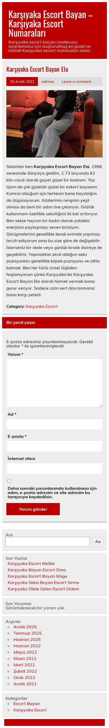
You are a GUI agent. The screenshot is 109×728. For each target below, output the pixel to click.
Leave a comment (76, 81)
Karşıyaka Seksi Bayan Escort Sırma (43, 582)
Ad (12, 414)
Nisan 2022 (25, 658)
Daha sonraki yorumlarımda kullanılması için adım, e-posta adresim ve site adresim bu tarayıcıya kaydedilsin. (52, 492)
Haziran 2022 (27, 645)
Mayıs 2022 (25, 652)
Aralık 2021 (25, 683)
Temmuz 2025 (27, 633)
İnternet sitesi (21, 458)
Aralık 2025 (25, 626)
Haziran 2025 (27, 639)
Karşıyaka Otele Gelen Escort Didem (43, 588)
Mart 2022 (24, 664)
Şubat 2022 (25, 671)
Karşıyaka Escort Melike (31, 563)
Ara (9, 534)
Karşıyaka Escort (42, 306)
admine (48, 81)
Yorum (15, 354)
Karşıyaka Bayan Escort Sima (37, 569)
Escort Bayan (26, 703)
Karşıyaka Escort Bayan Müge (37, 576)
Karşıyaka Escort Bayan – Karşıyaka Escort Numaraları (50, 23)
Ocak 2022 (24, 677)
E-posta (17, 436)
